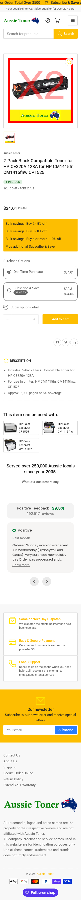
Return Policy (13, 779)
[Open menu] (73, 20)
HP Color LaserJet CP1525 (24, 427)
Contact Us (11, 755)
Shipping (9, 767)
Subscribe (65, 730)
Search (69, 34)
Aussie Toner (11, 153)
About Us (10, 761)
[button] (21, 565)
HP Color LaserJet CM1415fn (25, 445)
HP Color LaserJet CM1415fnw (65, 427)
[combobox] (40, 34)
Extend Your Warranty (19, 785)
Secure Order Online (18, 773)
